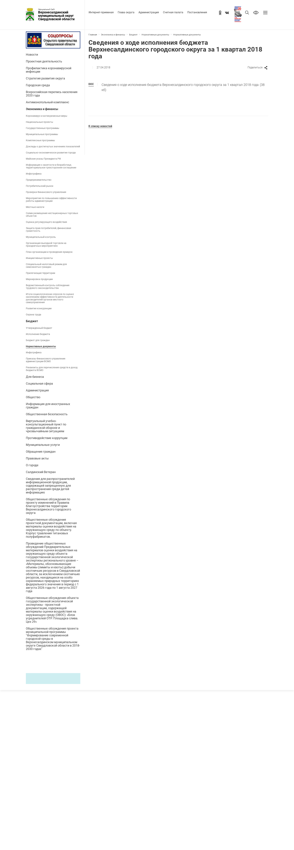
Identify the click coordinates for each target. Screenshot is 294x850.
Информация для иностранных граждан (48, 405)
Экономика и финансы (42, 109)
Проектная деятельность (44, 61)
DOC (91, 84)
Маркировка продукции (39, 279)
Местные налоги (35, 207)
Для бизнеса (35, 376)
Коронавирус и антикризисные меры (46, 115)
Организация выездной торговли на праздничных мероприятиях (46, 244)
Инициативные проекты (39, 258)
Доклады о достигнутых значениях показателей (53, 146)
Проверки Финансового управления (46, 192)
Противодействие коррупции (46, 438)
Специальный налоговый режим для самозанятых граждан (46, 265)
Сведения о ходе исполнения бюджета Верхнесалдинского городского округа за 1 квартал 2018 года (183, 87)
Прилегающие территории (40, 273)
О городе (32, 465)
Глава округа (126, 12)
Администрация (148, 12)
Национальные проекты (39, 122)
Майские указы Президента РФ (43, 158)
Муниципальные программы (42, 134)
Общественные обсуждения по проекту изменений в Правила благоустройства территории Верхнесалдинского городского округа (48, 506)
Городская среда (38, 85)
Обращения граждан (40, 451)
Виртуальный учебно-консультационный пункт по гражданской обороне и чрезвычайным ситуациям (46, 426)
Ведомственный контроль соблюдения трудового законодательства (47, 286)
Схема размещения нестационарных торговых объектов (52, 214)
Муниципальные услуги (43, 445)
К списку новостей (100, 126)
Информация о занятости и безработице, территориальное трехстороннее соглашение (51, 166)
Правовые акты (37, 458)
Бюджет (32, 321)
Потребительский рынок (39, 186)
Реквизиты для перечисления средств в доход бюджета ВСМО (51, 369)
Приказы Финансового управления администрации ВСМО (45, 360)
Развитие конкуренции (39, 308)
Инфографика (34, 173)
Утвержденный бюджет (39, 328)
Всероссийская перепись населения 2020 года (51, 93)
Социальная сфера (39, 383)
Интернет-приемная (101, 12)
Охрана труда (33, 314)
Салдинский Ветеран (41, 472)
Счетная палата (173, 12)
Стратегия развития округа (45, 78)
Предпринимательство (38, 179)
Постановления (197, 12)
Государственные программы (42, 128)
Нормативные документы (41, 346)
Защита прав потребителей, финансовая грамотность (48, 229)
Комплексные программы (40, 140)
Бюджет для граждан (38, 340)
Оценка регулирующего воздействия (46, 222)
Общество (33, 397)
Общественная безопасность (47, 414)
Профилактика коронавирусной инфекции (48, 70)
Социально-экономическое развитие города (51, 152)
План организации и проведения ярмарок (49, 252)
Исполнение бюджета (38, 334)
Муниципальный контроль (41, 237)
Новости (32, 54)
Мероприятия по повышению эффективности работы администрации (51, 199)
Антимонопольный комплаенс (47, 102)
